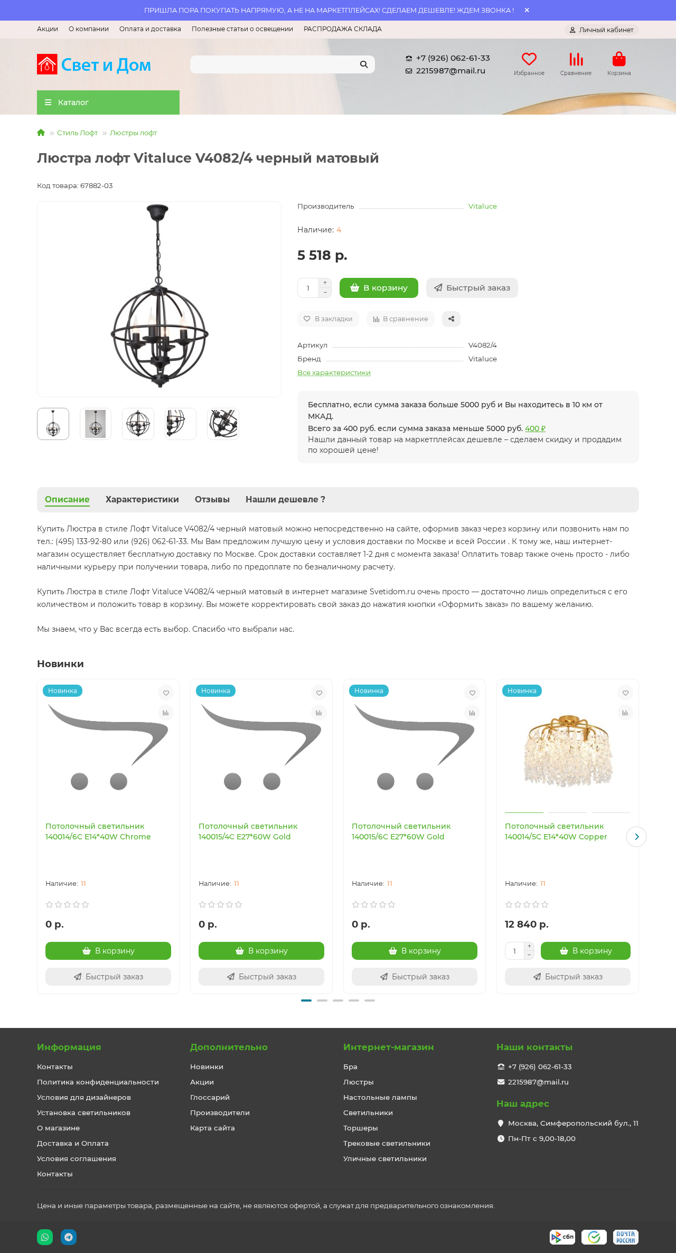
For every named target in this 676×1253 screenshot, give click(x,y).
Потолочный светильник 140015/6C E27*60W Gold (401, 831)
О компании (89, 29)
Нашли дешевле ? (285, 499)
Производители (220, 1112)
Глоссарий (210, 1097)
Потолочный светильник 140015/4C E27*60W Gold (248, 831)
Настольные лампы (380, 1097)
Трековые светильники (386, 1143)
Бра (350, 1066)
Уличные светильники (385, 1158)
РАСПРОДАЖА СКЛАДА (343, 29)
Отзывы (212, 499)
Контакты (55, 1066)
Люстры (358, 1082)
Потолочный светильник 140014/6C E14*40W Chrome (98, 831)
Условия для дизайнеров (84, 1097)
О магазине (58, 1128)
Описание (67, 499)
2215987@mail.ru (450, 71)
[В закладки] (166, 692)
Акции (47, 29)
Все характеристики (334, 372)
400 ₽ (535, 428)
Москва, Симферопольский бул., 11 (573, 1123)
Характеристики (142, 499)
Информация (69, 1047)
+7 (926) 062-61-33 (453, 58)
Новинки (206, 1066)
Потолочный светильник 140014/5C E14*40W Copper (556, 831)
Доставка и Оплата (73, 1143)
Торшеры (360, 1128)
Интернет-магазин (388, 1047)
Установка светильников (83, 1112)
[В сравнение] (166, 713)
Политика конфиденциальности (98, 1082)
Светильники (368, 1112)
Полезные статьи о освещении (242, 29)
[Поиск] (363, 64)
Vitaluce (482, 206)
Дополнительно (229, 1047)
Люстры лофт (133, 132)
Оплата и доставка (150, 29)
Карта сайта (212, 1128)
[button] (39, 836)
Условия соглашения (76, 1158)
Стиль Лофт (77, 132)
